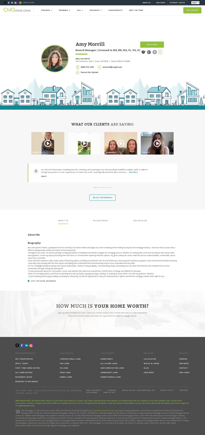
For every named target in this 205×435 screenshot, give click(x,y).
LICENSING (112, 390)
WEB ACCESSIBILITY (94, 390)
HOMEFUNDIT (107, 359)
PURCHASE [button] (45, 10)
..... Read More (132, 172)
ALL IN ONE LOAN (109, 363)
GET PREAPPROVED (24, 359)
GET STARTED (192, 10)
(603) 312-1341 (87, 67)
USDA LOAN (65, 373)
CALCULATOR (150, 359)
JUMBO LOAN (66, 377)
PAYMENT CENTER (177, 3)
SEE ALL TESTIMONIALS (102, 198)
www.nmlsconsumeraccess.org (105, 410)
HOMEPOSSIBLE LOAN (111, 377)
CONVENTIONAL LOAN (70, 359)
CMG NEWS (160, 3)
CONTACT (183, 368)
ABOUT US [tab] (63, 220)
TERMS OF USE (109, 392)
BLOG (146, 368)
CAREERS (183, 359)
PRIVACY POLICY (167, 390)
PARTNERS (184, 363)
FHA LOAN (64, 363)
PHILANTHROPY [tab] (100, 220)
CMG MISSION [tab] (140, 220)
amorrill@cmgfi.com (112, 67)
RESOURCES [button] (95, 10)
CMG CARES (184, 373)
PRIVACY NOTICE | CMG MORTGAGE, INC (138, 390)
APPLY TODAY (21, 363)
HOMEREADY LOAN (109, 373)
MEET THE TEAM (136, 10)
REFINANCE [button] (64, 10)
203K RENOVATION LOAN (112, 368)
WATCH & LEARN (151, 363)
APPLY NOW (152, 45)
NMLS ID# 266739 (83, 59)
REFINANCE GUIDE (23, 377)
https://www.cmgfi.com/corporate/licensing (32, 425)
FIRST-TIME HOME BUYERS (27, 368)
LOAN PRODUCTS (115, 10)
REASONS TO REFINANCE (26, 382)
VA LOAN (64, 368)
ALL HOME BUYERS (24, 373)
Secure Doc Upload (89, 72)
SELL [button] (79, 10)
